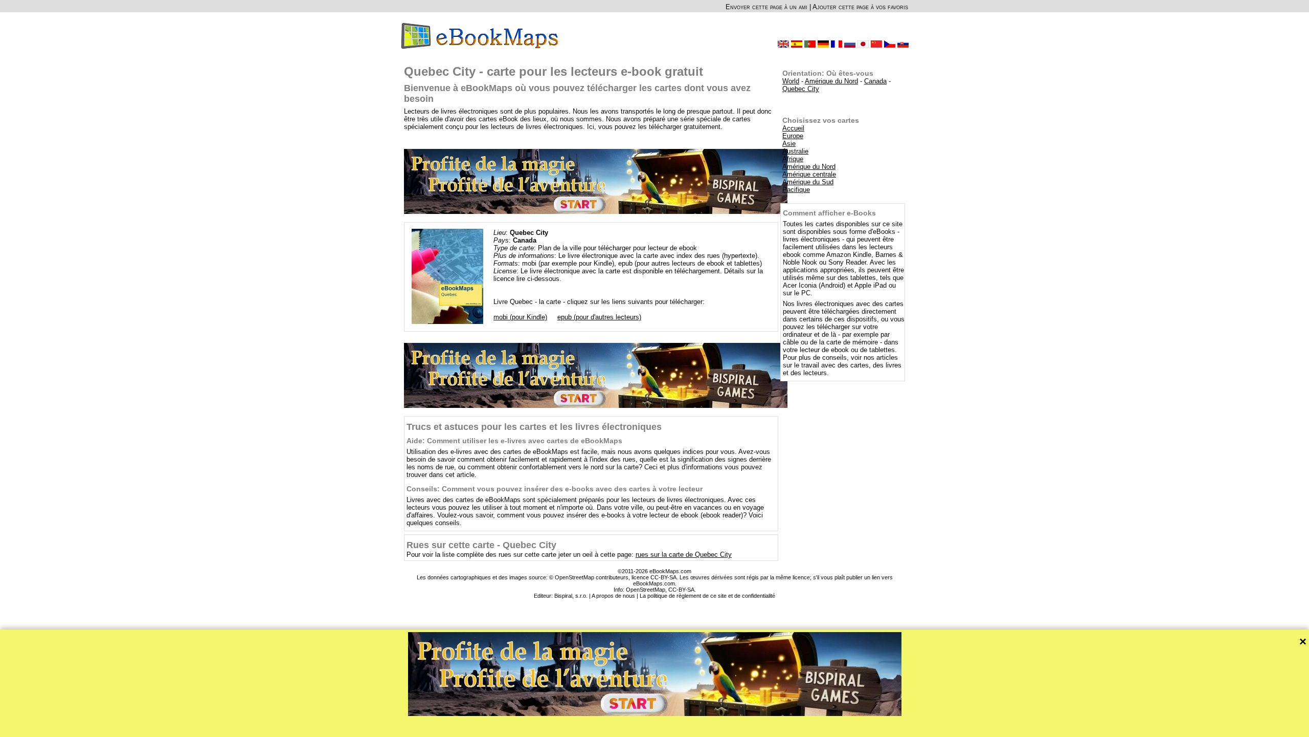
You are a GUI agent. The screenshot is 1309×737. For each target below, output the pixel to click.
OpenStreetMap (645, 590)
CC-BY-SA (681, 590)
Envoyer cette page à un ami (766, 7)
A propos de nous (613, 596)
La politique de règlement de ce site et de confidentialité (707, 596)
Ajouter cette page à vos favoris (860, 7)
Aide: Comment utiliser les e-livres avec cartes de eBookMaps (514, 441)
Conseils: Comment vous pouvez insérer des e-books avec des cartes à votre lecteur (555, 489)
